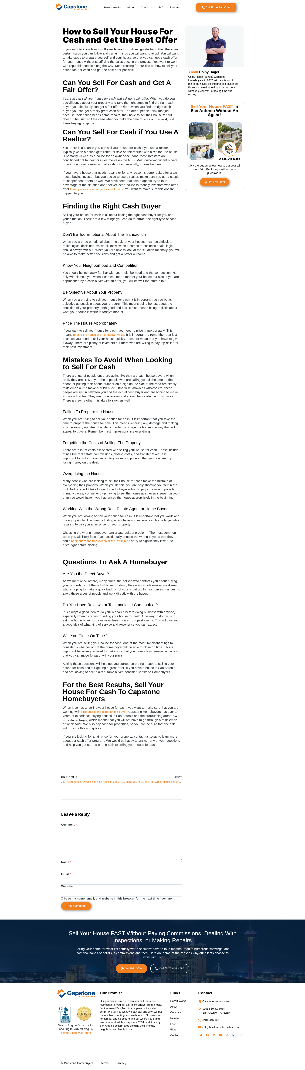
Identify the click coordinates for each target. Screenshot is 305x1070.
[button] (131, 968)
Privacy (121, 1063)
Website (67, 886)
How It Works (112, 7)
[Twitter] (201, 1035)
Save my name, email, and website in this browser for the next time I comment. (119, 898)
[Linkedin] (214, 1035)
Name (66, 862)
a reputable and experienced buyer (103, 711)
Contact (175, 1035)
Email (66, 874)
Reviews (175, 7)
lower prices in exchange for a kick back (96, 189)
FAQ (160, 7)
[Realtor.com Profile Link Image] (240, 1035)
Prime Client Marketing (76, 1032)
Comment (69, 824)
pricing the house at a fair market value (98, 334)
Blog (173, 1029)
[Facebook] (207, 1035)
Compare (146, 7)
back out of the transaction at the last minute (100, 541)
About (131, 7)
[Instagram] (227, 1035)
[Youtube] (220, 1035)
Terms (104, 1063)
